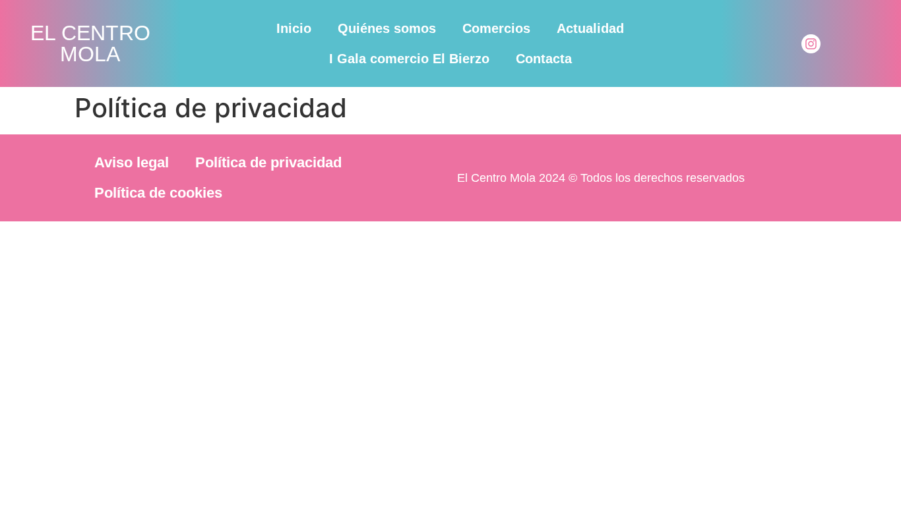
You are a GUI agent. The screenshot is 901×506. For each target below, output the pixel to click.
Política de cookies (158, 192)
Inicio (293, 28)
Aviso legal (131, 162)
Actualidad (590, 28)
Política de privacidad (268, 162)
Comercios (496, 28)
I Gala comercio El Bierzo (409, 58)
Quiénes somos (387, 28)
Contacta (544, 58)
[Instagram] (811, 43)
